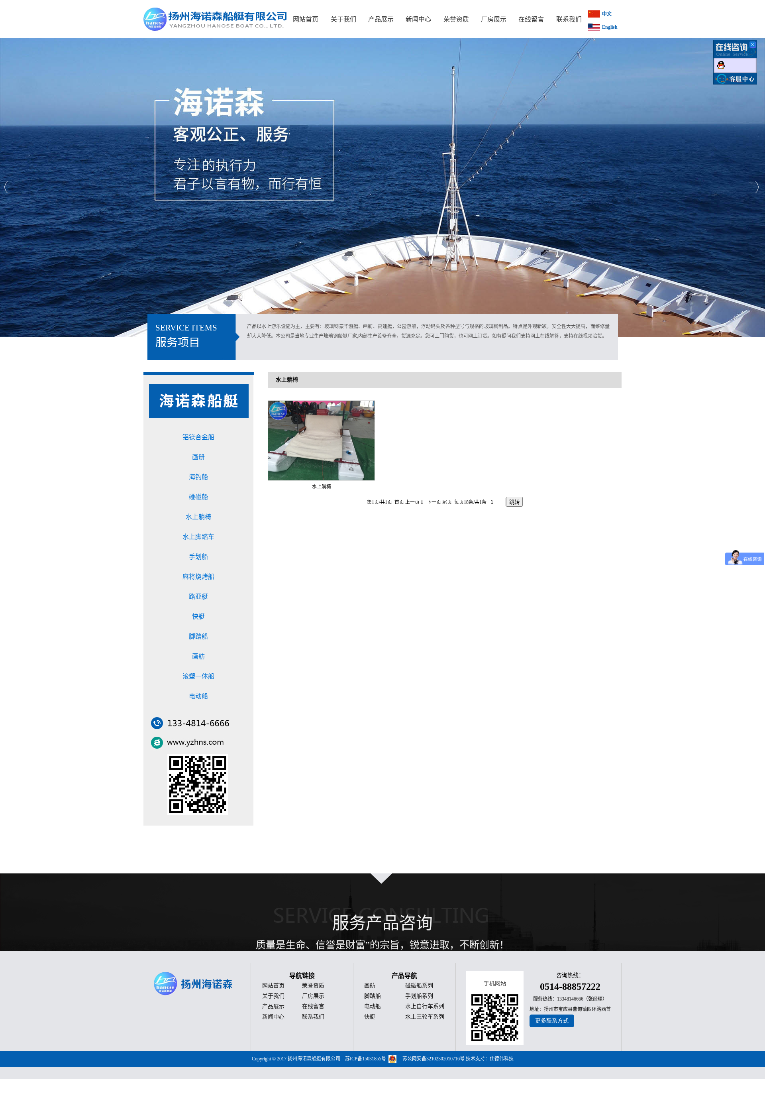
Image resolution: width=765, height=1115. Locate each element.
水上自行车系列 (424, 1006)
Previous (6, 187)
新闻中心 (273, 1017)
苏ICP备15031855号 (365, 1059)
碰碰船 (198, 497)
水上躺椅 (198, 516)
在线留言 (313, 1006)
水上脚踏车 (198, 536)
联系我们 (313, 1017)
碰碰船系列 (419, 986)
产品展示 (273, 1006)
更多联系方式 (552, 1021)
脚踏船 (198, 636)
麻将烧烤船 (198, 576)
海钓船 (198, 477)
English (610, 27)
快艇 (198, 616)
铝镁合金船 (198, 437)
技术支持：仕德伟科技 (490, 1059)
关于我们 (273, 996)
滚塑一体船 (198, 676)
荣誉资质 (313, 986)
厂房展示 (313, 996)
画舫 (198, 656)
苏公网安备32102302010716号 (433, 1059)
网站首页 (273, 986)
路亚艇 (198, 596)
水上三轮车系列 (424, 1017)
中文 (607, 14)
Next (757, 187)
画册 (198, 457)
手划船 (198, 556)
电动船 (198, 696)
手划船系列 (419, 996)
